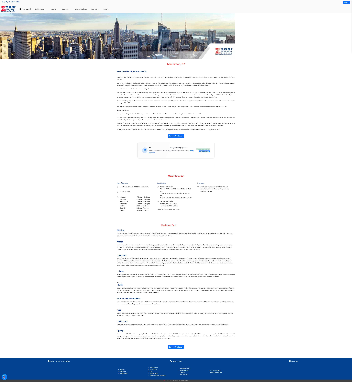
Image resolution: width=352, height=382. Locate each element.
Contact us (294, 361)
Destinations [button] (66, 9)
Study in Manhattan (176, 136)
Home (26, 9)
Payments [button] (94, 9)
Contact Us (106, 9)
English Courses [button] (40, 9)
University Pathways (81, 9)
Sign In (346, 2)
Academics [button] (53, 9)
